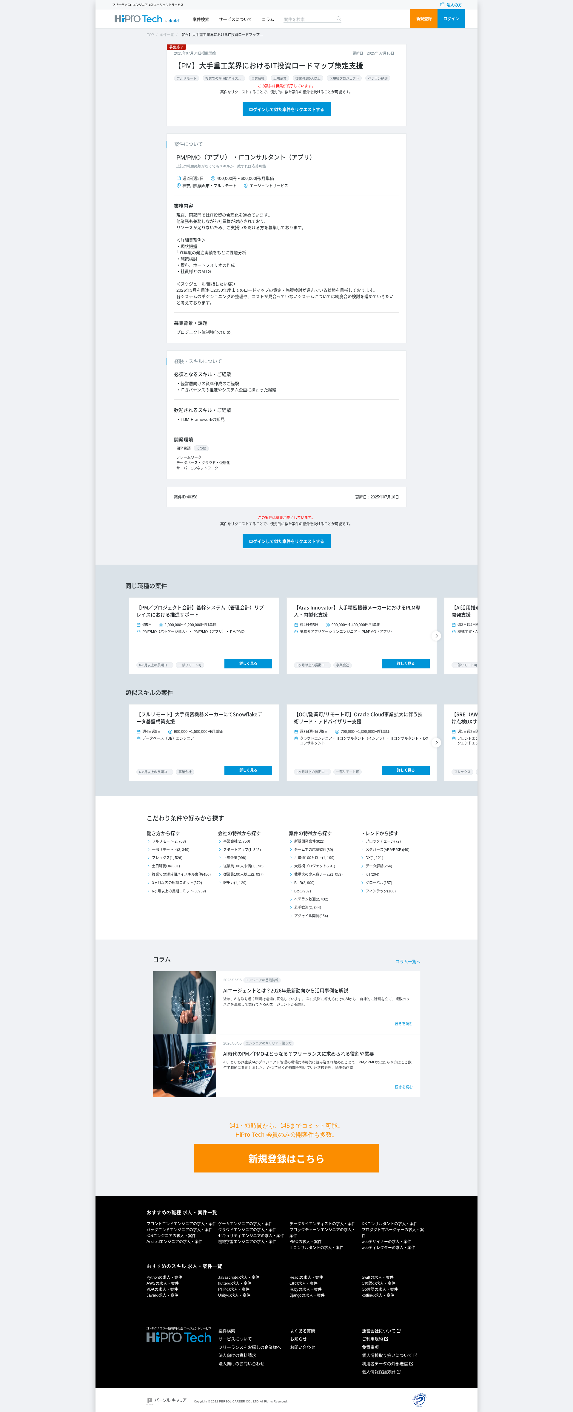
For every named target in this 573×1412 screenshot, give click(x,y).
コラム (268, 19)
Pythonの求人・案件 (164, 1277)
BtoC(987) (302, 891)
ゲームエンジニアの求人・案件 (245, 1223)
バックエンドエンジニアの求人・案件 (179, 1229)
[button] (437, 635)
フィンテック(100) (381, 891)
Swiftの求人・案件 (378, 1277)
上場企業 (279, 78)
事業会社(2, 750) (236, 841)
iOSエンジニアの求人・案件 (171, 1235)
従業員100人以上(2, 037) (243, 874)
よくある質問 (302, 1330)
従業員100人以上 (308, 78)
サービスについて (235, 19)
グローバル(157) (379, 883)
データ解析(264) (379, 866)
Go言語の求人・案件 (380, 1289)
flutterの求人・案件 (234, 1283)
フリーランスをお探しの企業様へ (249, 1347)
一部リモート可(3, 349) (171, 850)
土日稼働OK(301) (166, 866)
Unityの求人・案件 (234, 1295)
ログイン (451, 18)
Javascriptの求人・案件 (238, 1277)
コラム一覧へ (407, 961)
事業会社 (257, 78)
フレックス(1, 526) (167, 858)
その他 (201, 448)
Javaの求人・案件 (162, 1295)
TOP (150, 35)
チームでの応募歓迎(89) (313, 850)
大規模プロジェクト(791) (314, 866)
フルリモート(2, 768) (169, 841)
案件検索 (200, 19)
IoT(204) (372, 874)
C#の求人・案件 (303, 1283)
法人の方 (454, 5)
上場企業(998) (234, 858)
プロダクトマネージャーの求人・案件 (393, 1232)
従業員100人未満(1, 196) (243, 866)
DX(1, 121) (374, 858)
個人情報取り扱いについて (387, 1355)
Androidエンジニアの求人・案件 (174, 1241)
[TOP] (147, 19)
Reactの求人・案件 (306, 1277)
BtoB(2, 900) (304, 883)
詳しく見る (248, 664)
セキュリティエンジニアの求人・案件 (251, 1235)
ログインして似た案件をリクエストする (286, 109)
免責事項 (370, 1347)
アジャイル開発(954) (311, 916)
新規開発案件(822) (309, 841)
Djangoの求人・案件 (307, 1295)
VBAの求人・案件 (162, 1289)
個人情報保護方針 (378, 1371)
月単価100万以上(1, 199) (314, 858)
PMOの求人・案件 (305, 1241)
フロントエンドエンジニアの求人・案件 (181, 1223)
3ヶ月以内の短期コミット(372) (177, 883)
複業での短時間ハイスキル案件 (223, 78)
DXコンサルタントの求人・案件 (390, 1223)
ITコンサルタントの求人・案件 (316, 1247)
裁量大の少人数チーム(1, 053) (318, 874)
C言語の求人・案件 (378, 1283)
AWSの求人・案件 (163, 1283)
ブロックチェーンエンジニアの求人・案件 (322, 1232)
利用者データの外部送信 (385, 1363)
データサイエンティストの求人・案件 (322, 1223)
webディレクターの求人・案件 (388, 1247)
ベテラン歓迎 (378, 78)
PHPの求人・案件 (233, 1289)
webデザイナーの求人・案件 (386, 1241)
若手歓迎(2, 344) (307, 908)
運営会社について (378, 1330)
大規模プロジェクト (344, 78)
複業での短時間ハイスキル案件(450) (181, 874)
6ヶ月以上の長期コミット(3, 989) (179, 891)
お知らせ (298, 1339)
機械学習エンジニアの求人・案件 (247, 1241)
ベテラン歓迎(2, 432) (311, 899)
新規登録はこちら (286, 1159)
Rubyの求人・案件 (305, 1289)
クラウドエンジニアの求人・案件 (247, 1229)
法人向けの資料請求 (237, 1355)
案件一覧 (167, 35)
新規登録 (424, 18)
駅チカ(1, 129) (235, 883)
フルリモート (186, 78)
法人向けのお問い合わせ (241, 1363)
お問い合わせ (302, 1347)
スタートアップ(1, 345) (242, 850)
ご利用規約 (372, 1339)
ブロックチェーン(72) (383, 841)
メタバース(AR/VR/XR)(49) (387, 850)
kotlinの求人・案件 (378, 1295)
